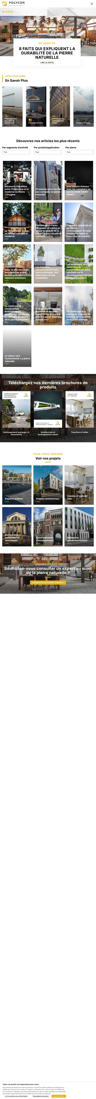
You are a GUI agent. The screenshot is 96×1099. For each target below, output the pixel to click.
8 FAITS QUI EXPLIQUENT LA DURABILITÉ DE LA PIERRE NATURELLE (47, 53)
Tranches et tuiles (79, 432)
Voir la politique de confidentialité (16, 1096)
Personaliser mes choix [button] (41, 1096)
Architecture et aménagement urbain (48, 433)
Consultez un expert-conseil (48, 582)
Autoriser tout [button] (59, 1096)
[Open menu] (92, 3)
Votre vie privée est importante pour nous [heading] (21, 1084)
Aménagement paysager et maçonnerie (16, 433)
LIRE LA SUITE (47, 62)
